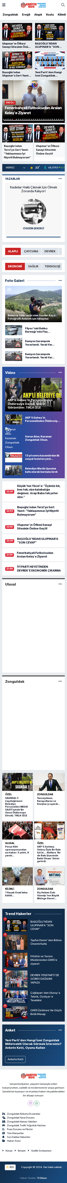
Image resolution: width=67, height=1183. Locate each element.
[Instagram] (30, 1103)
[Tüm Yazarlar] (60, 178)
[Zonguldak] (60, 681)
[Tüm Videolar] (60, 372)
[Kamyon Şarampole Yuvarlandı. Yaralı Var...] (13, 343)
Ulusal (10, 584)
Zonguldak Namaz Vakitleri (22, 1121)
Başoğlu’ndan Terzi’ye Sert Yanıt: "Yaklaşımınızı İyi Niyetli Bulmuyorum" (38, 511)
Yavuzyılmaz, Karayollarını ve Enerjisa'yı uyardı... (48, 801)
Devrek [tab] (49, 251)
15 (33, 119)
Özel (8, 794)
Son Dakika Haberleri (18, 1137)
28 (61, 119)
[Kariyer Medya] (33, 5)
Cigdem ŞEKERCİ (33, 228)
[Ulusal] (60, 584)
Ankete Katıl (15, 1059)
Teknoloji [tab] (52, 266)
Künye (9, 1150)
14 (31, 119)
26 (56, 119)
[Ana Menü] (3, 5)
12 (27, 119)
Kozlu (50, 14)
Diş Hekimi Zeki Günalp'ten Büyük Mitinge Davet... (48, 895)
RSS (11, 1167)
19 (41, 119)
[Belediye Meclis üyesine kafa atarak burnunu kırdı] (13, 470)
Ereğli (26, 14)
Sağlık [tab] (33, 266)
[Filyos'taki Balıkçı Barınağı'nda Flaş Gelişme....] (13, 330)
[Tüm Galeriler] (60, 280)
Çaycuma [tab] (31, 251)
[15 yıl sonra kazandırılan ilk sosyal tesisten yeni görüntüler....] (13, 457)
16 (35, 119)
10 (22, 119)
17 (37, 119)
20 (43, 119)
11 (25, 119)
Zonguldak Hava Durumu (21, 1117)
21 (46, 119)
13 (29, 119)
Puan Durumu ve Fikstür (20, 1129)
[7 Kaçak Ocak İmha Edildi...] (17, 876)
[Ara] (63, 5)
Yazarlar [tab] (12, 178)
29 (63, 119)
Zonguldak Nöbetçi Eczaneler (23, 1114)
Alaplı (38, 14)
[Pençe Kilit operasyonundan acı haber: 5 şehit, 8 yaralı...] (17, 831)
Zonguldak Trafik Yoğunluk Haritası (26, 1125)
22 (48, 119)
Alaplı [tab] (13, 251)
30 (33, 120)
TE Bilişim (42, 1178)
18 (39, 119)
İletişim (22, 1150)
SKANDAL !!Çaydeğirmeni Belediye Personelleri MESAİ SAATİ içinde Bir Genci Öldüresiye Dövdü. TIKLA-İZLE (16, 807)
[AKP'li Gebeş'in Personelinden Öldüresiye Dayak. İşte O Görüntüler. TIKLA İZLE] (13, 419)
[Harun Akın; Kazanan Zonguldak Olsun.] (13, 438)
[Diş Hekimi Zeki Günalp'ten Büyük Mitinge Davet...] (49, 876)
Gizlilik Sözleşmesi (41, 1150)
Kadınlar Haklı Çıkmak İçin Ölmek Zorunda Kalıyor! (33, 189)
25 (54, 119)
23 (50, 119)
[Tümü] (60, 1030)
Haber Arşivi (14, 1141)
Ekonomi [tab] (15, 266)
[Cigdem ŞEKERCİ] (33, 211)
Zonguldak (10, 14)
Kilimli (62, 14)
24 (52, 119)
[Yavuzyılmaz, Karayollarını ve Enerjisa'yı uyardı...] (49, 782)
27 (58, 119)
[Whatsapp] (37, 1103)
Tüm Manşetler (15, 1133)
